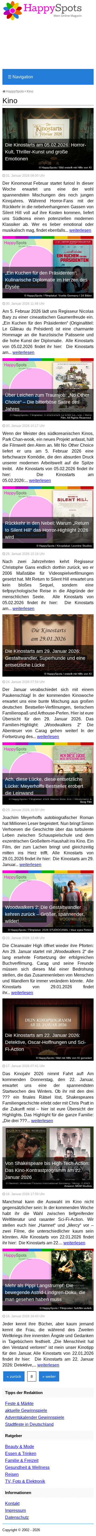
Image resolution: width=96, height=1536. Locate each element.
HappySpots (14, 91)
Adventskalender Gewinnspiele (34, 1417)
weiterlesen (80, 230)
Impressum (15, 1510)
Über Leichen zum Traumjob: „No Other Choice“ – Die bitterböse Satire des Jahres (47, 402)
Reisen (12, 1474)
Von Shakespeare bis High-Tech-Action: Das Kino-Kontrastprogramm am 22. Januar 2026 (47, 1170)
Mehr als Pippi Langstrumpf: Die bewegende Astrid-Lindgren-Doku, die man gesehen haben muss (45, 1292)
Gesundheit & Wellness (27, 1467)
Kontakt (12, 1503)
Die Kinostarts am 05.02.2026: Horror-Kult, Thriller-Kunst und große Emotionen (45, 151)
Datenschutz (17, 1517)
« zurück (14, 1376)
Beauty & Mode (19, 1446)
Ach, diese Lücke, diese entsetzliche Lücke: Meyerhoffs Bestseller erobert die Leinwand (44, 786)
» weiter (49, 1376)
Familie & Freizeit (21, 1460)
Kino (30, 91)
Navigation (20, 77)
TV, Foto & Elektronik (25, 1481)
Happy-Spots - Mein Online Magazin (42, 10)
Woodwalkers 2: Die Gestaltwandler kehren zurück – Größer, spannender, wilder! (45, 914)
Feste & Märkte (19, 1403)
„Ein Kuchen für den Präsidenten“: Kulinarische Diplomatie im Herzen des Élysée (46, 280)
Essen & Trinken (20, 1453)
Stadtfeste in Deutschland (29, 1424)
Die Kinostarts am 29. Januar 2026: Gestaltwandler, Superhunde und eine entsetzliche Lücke (45, 658)
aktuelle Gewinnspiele (26, 1410)
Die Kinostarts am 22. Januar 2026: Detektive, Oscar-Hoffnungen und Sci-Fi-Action (45, 1042)
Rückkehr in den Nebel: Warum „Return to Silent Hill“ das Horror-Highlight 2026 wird (47, 530)
